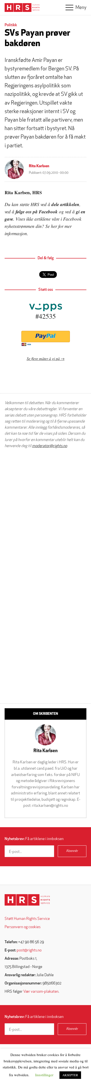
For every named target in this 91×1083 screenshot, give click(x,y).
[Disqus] (45, 514)
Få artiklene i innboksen (34, 839)
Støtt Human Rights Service (27, 919)
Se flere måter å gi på (43, 358)
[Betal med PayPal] (45, 336)
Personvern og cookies (23, 927)
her (54, 226)
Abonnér (72, 851)
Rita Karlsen (39, 166)
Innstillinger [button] (44, 1074)
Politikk (11, 25)
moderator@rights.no (49, 446)
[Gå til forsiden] (27, 900)
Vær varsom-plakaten (40, 992)
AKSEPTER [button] (70, 1075)
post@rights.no (29, 950)
